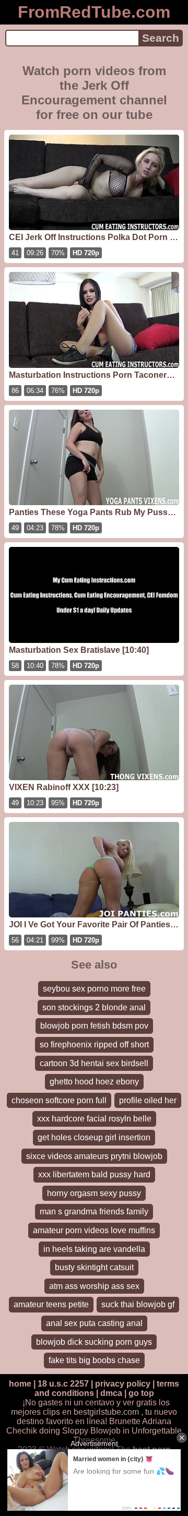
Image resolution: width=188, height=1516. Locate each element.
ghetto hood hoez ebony (94, 1081)
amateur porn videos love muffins (94, 1230)
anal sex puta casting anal (94, 1323)
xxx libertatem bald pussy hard (94, 1174)
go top (141, 1393)
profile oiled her (148, 1100)
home (20, 1383)
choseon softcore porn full (59, 1100)
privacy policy (122, 1383)
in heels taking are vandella (94, 1249)
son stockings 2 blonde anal (94, 1007)
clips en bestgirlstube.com (91, 1411)
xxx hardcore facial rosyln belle (94, 1118)
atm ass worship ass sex (94, 1286)
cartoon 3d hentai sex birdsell (94, 1063)
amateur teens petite (51, 1304)
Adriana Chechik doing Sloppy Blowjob (88, 1426)
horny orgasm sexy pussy (94, 1193)
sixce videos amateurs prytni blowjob (94, 1156)
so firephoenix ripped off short (94, 1044)
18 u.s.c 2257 (63, 1383)
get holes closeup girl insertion (94, 1137)
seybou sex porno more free (94, 988)
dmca (111, 1393)
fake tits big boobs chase (94, 1360)
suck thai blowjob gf (137, 1304)
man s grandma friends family (94, 1211)
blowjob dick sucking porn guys (94, 1342)
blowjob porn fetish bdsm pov (94, 1025)
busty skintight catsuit (94, 1267)
